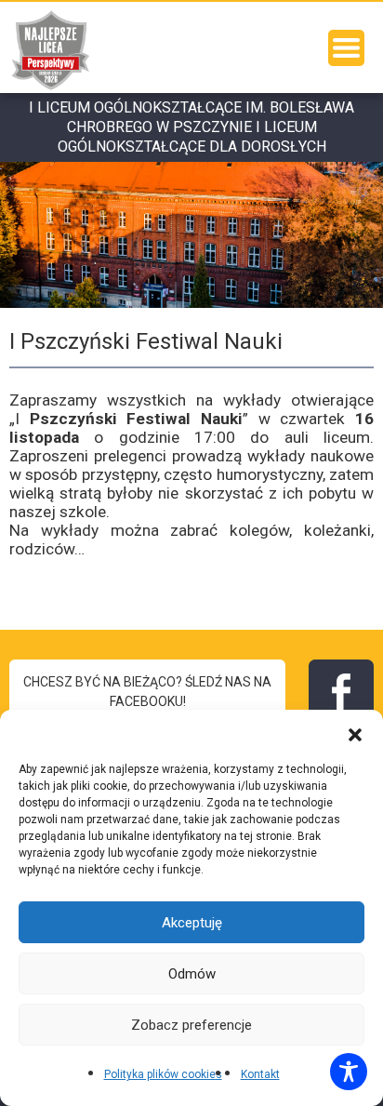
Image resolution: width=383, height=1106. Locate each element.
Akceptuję (192, 922)
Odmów (192, 974)
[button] (355, 733)
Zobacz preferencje (191, 1025)
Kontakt (260, 1074)
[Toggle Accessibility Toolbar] (348, 1071)
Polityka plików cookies (163, 1074)
